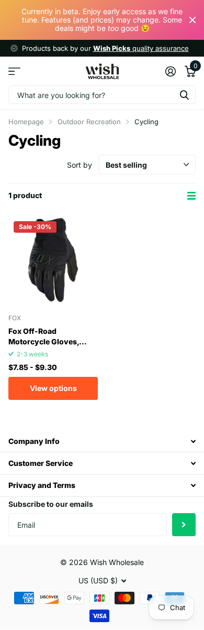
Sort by (79, 164)
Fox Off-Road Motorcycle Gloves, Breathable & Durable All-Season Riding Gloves (46, 336)
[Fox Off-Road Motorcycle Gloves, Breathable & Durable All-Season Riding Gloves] (53, 261)
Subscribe (184, 525)
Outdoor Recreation (89, 121)
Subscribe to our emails (50, 503)
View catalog (14, 71)
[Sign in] (170, 71)
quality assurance (141, 48)
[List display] (191, 196)
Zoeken (184, 94)
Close (192, 20)
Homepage (26, 121)
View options (53, 388)
